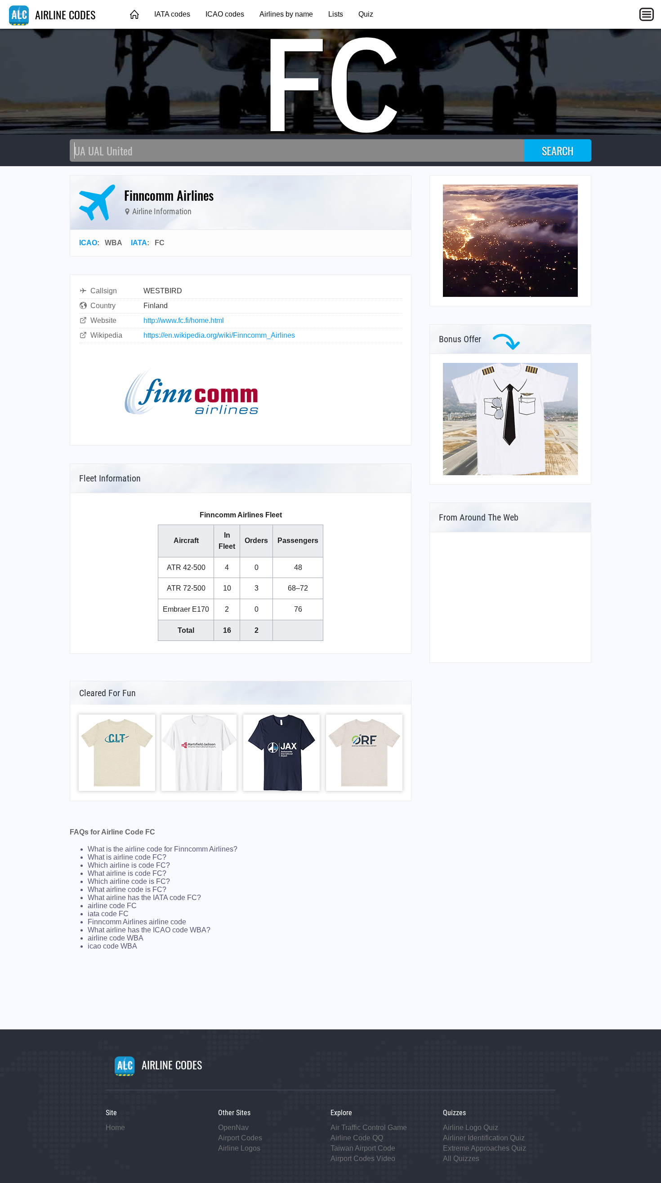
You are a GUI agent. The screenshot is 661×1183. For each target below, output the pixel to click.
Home (115, 1127)
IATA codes (172, 14)
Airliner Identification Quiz (484, 1138)
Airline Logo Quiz (470, 1127)
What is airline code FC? (127, 857)
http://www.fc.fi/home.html (183, 320)
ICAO (88, 243)
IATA (139, 243)
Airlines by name (286, 14)
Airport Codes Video (362, 1158)
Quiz (365, 14)
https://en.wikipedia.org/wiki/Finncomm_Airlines (219, 335)
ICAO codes (224, 14)
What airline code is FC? (127, 889)
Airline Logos (239, 1148)
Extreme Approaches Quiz (484, 1148)
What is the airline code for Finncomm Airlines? (162, 849)
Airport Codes (240, 1138)
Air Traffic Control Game (368, 1127)
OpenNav (233, 1127)
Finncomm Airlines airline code (137, 922)
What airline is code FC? (127, 873)
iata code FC (108, 914)
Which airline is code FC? (129, 865)
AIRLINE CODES (63, 14)
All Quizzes (461, 1158)
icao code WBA (112, 946)
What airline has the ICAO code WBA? (149, 930)
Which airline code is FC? (129, 881)
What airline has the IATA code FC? (144, 897)
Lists (335, 14)
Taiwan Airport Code (362, 1148)
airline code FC (112, 905)
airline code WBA (115, 938)
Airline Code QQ (356, 1138)
